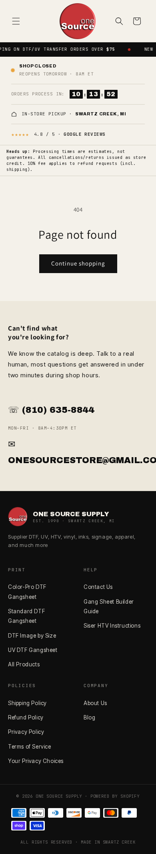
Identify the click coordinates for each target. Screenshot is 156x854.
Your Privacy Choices (36, 761)
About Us (95, 703)
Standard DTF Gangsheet (26, 616)
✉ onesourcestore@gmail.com (78, 452)
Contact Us (98, 587)
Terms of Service (29, 746)
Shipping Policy (27, 703)
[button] (16, 21)
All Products (24, 664)
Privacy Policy (26, 732)
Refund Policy (26, 717)
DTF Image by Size (32, 635)
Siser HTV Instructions (112, 625)
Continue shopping (78, 263)
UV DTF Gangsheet (33, 650)
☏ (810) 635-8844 (51, 410)
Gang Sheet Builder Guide (109, 606)
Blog (89, 717)
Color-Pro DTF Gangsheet (27, 592)
